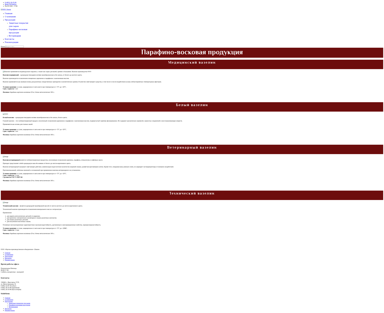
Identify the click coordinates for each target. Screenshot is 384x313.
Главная (8, 13)
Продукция (10, 20)
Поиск (3, 46)
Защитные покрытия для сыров (18, 25)
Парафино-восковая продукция (18, 31)
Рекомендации (11, 42)
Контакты (9, 39)
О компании (10, 16)
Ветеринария (15, 36)
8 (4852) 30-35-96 (10, 2)
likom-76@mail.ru (10, 4)
